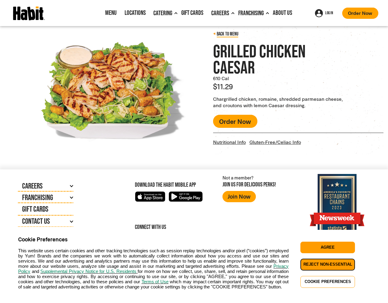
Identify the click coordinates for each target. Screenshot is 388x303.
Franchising (251, 13)
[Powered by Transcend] (9, 300)
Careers (220, 13)
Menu (111, 12)
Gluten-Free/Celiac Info (275, 142)
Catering (162, 13)
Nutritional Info (229, 142)
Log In (329, 13)
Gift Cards (192, 12)
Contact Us (36, 221)
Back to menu (227, 34)
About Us (282, 12)
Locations (135, 12)
